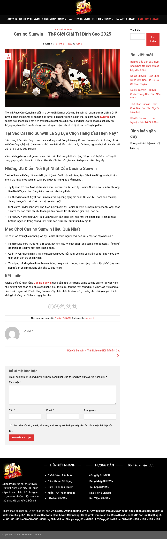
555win (47, 515)
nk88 (5, 515)
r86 (136, 515)
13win (70, 515)
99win (85, 510)
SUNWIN (12, 19)
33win (117, 510)
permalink (89, 318)
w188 (142, 519)
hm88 (5, 519)
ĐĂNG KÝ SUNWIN (29, 19)
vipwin (73, 519)
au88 (155, 510)
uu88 (147, 515)
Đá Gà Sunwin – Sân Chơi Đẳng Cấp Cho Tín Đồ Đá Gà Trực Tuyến (144, 80)
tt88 (160, 510)
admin (79, 44)
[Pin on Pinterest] (68, 306)
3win (54, 510)
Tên (12, 410)
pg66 (158, 515)
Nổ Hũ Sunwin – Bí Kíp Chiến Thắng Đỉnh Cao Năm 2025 (145, 94)
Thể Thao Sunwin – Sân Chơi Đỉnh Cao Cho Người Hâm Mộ (144, 108)
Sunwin (104, 116)
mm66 (12, 515)
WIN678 (115, 515)
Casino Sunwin (43, 282)
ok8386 (88, 519)
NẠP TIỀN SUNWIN (79, 19)
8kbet (101, 510)
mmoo (99, 515)
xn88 (40, 515)
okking (77, 510)
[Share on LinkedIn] (74, 306)
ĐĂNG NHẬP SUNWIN (54, 19)
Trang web (90, 410)
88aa (55, 515)
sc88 (148, 510)
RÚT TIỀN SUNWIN (102, 19)
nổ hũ (106, 515)
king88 (78, 515)
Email (50, 410)
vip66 (20, 515)
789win (93, 510)
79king (68, 510)
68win (62, 515)
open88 (140, 510)
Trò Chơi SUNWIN (148, 19)
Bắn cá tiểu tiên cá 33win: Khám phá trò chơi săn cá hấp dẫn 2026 (144, 66)
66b (141, 515)
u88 (152, 515)
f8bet (125, 510)
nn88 (130, 515)
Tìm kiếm (135, 30)
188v (27, 515)
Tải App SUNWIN (99, 487)
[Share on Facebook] (51, 306)
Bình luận (15, 382)
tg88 (132, 510)
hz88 (33, 515)
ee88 (60, 510)
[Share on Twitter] (57, 306)
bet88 (64, 519)
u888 (35, 519)
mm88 (110, 510)
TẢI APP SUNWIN (125, 19)
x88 (85, 515)
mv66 (123, 515)
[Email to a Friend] (62, 306)
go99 (91, 515)
